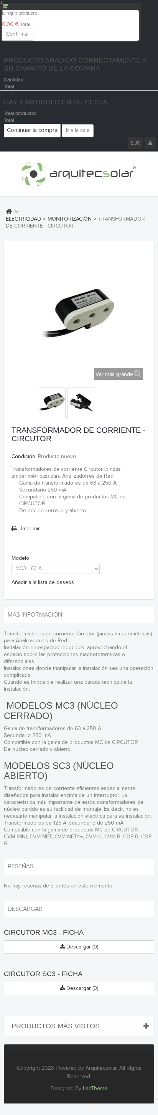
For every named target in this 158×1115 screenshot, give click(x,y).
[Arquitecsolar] (79, 174)
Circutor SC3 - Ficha (43, 974)
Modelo (21, 558)
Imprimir (30, 529)
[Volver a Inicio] (9, 211)
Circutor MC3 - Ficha (44, 932)
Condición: (24, 457)
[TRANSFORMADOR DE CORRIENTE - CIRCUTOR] (52, 403)
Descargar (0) (81, 947)
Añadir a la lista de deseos (43, 582)
